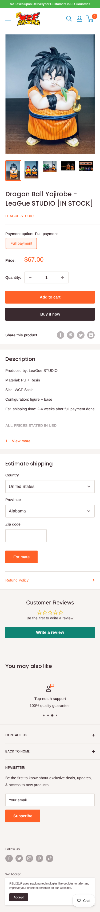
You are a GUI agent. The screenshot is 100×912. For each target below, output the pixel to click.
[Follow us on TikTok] (49, 858)
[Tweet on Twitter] (81, 335)
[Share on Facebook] (60, 335)
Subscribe (22, 816)
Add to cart (50, 297)
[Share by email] (91, 335)
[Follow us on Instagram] (29, 858)
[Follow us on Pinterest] (39, 858)
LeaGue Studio (19, 216)
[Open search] (69, 19)
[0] (90, 18)
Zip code (13, 524)
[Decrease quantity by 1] (30, 277)
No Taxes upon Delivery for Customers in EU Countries (50, 4)
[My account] (79, 19)
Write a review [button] (50, 632)
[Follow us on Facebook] (9, 858)
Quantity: (13, 277)
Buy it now (50, 314)
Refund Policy (17, 580)
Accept (19, 897)
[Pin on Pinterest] (70, 335)
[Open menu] (8, 19)
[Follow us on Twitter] (19, 858)
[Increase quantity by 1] (62, 277)
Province (13, 499)
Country (12, 475)
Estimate (21, 557)
